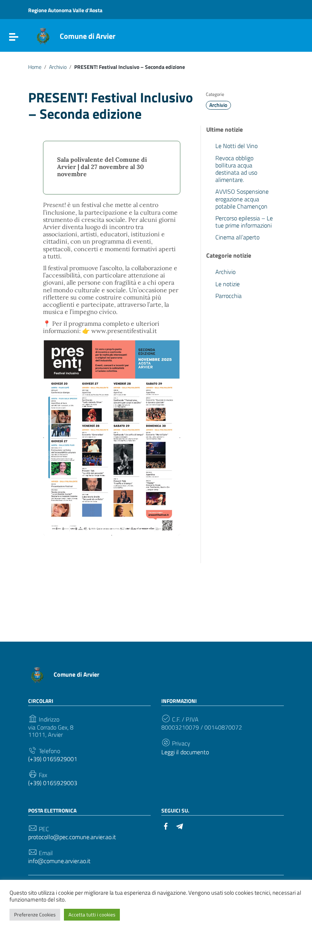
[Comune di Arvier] (43, 35)
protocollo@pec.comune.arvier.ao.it (72, 837)
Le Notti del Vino (236, 145)
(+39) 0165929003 (52, 783)
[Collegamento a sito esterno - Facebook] (165, 825)
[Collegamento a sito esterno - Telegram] (179, 825)
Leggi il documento (185, 752)
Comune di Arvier (87, 36)
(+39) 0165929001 (52, 759)
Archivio (58, 67)
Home (34, 67)
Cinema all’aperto (237, 237)
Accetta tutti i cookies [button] (91, 914)
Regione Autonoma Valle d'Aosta (65, 10)
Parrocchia (228, 295)
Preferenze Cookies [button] (35, 914)
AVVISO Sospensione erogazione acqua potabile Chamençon (242, 198)
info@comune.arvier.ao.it (59, 861)
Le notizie (227, 283)
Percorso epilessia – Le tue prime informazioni (244, 221)
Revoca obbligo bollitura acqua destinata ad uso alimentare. (236, 169)
